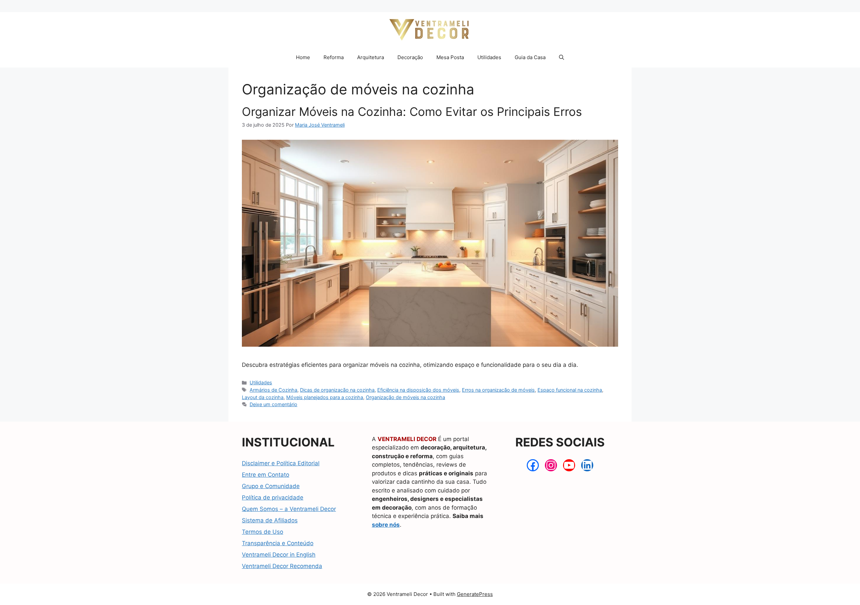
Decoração (410, 57)
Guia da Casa (530, 57)
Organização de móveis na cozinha (405, 397)
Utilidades (489, 57)
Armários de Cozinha (273, 390)
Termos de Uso (262, 531)
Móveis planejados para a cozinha (324, 397)
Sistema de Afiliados (270, 520)
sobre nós (386, 524)
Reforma (334, 57)
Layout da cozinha (263, 397)
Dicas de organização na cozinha (337, 390)
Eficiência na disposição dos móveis (418, 390)
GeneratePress (475, 594)
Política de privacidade (272, 497)
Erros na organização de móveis (498, 390)
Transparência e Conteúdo (277, 543)
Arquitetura (370, 57)
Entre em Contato (265, 474)
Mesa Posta (450, 57)
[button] (561, 57)
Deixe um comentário (273, 404)
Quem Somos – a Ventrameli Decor (289, 509)
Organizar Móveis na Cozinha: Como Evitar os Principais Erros (412, 111)
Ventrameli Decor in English (278, 554)
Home (303, 57)
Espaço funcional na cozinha (570, 390)
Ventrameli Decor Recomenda (282, 566)
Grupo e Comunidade (271, 486)
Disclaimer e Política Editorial (280, 463)
